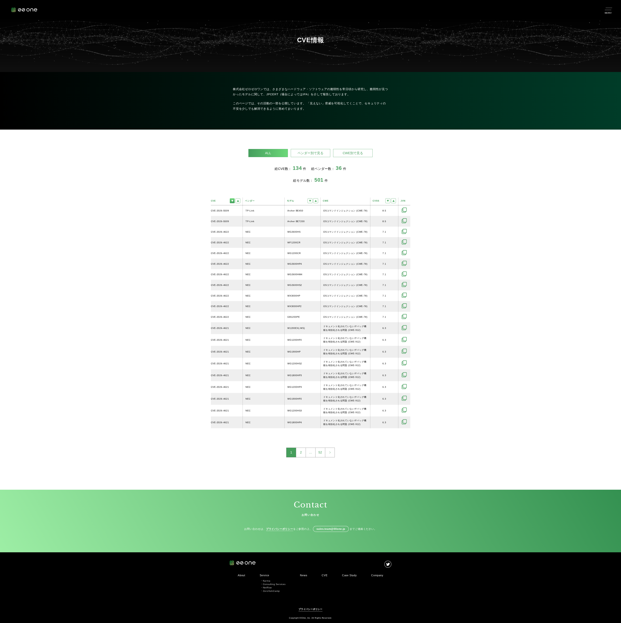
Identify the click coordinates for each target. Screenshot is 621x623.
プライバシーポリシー (279, 529)
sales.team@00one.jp (330, 529)
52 (320, 452)
